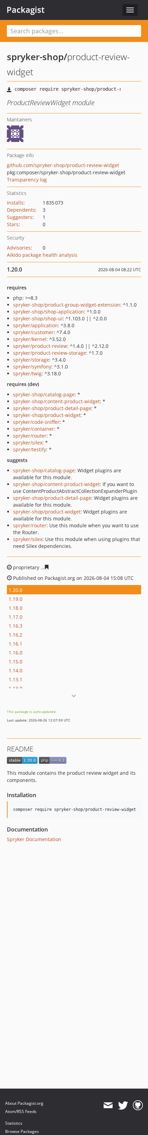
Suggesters (19, 217)
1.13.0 (15, 688)
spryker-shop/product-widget (47, 415)
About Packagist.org (24, 1103)
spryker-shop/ (37, 57)
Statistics (13, 1123)
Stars (13, 224)
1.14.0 (15, 670)
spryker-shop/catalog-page (44, 394)
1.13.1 (15, 679)
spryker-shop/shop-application (48, 311)
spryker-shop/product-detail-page (52, 408)
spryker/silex (27, 442)
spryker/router (29, 435)
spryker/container (33, 429)
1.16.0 (15, 652)
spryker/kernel (29, 339)
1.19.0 (15, 599)
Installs (15, 202)
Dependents (21, 210)
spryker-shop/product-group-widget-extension (66, 304)
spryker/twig (27, 373)
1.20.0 (15, 590)
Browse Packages (22, 1131)
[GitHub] (138, 1105)
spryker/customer (33, 332)
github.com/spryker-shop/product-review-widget (63, 165)
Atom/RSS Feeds (20, 1111)
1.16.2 (15, 634)
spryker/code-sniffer (36, 422)
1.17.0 (15, 617)
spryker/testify (29, 449)
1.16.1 (15, 643)
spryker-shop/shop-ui (38, 318)
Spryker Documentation (34, 839)
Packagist (26, 9)
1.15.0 (15, 661)
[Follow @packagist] (123, 1105)
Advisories (19, 247)
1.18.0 (15, 608)
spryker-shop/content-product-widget (56, 401)
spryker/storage (31, 359)
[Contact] (108, 1105)
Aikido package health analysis (42, 255)
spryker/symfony (32, 366)
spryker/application (35, 325)
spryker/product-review (40, 346)
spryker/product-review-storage (49, 353)
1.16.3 (15, 625)
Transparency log (27, 179)
